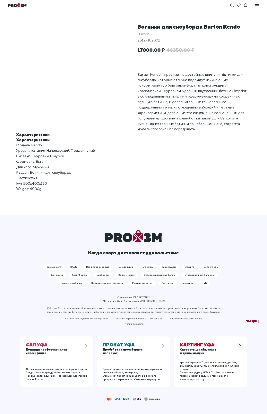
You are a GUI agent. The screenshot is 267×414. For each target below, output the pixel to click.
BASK (73, 267)
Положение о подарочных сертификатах (86, 319)
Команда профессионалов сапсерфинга (46, 349)
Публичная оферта (133, 324)
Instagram (188, 283)
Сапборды (103, 275)
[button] (232, 5)
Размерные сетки (142, 283)
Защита (189, 267)
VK (205, 283)
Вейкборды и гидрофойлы (159, 275)
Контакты (167, 283)
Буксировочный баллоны (199, 275)
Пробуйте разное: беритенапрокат (122, 349)
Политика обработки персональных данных (138, 319)
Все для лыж (126, 267)
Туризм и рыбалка (71, 283)
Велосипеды (211, 267)
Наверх (251, 320)
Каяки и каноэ (126, 275)
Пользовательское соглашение (185, 319)
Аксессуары (169, 267)
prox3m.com (54, 267)
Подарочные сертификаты (107, 283)
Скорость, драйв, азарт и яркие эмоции (198, 349)
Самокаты (57, 275)
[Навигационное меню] (257, 5)
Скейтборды (79, 275)
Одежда (148, 267)
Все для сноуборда (97, 267)
